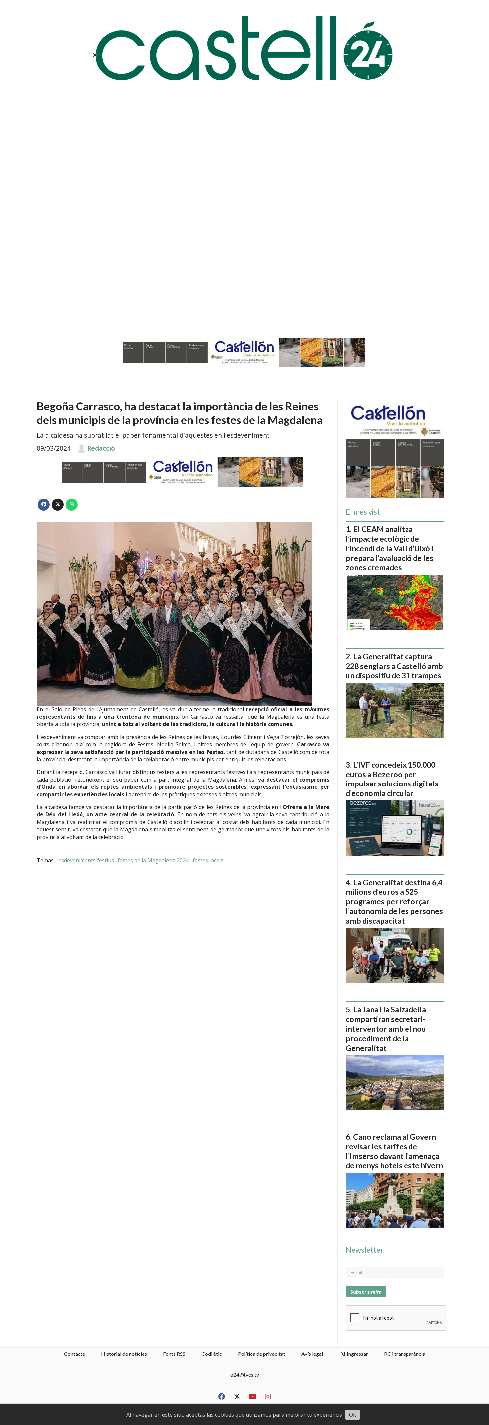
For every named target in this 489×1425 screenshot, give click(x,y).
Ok (352, 1414)
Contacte (74, 1354)
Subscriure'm (366, 1292)
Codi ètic (211, 1354)
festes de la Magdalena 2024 (153, 860)
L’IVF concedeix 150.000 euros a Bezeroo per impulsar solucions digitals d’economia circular (392, 779)
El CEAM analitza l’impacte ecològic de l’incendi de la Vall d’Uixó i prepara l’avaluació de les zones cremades (389, 548)
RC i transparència (404, 1354)
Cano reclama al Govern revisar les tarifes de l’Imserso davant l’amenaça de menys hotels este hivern (394, 1151)
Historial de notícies (124, 1354)
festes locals (208, 860)
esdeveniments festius (86, 860)
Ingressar (357, 1354)
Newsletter (364, 1250)
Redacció (101, 448)
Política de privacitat (261, 1354)
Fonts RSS (174, 1354)
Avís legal (312, 1354)
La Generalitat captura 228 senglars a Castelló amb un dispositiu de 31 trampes (394, 666)
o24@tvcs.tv (244, 1374)
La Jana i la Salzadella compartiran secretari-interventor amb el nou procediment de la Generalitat (386, 1028)
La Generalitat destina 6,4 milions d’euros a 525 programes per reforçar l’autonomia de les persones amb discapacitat (394, 901)
